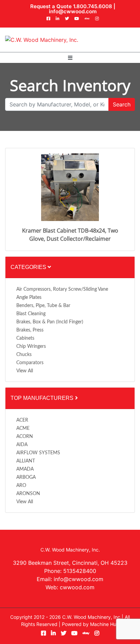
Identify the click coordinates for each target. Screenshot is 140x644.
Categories (29, 267)
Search (121, 104)
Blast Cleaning (31, 313)
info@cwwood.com (73, 11)
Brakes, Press (29, 330)
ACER (22, 420)
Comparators (29, 362)
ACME (23, 428)
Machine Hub (104, 624)
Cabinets (25, 338)
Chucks (24, 354)
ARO (21, 485)
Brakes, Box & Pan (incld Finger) (49, 322)
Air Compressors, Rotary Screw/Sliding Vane (62, 289)
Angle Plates (28, 297)
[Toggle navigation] (70, 57)
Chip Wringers (31, 346)
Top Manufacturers (43, 398)
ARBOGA (26, 477)
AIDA (22, 444)
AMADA (25, 469)
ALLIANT (25, 461)
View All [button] (24, 371)
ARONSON (28, 493)
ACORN (24, 436)
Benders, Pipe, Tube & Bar (43, 305)
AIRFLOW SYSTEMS (38, 453)
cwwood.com (77, 587)
